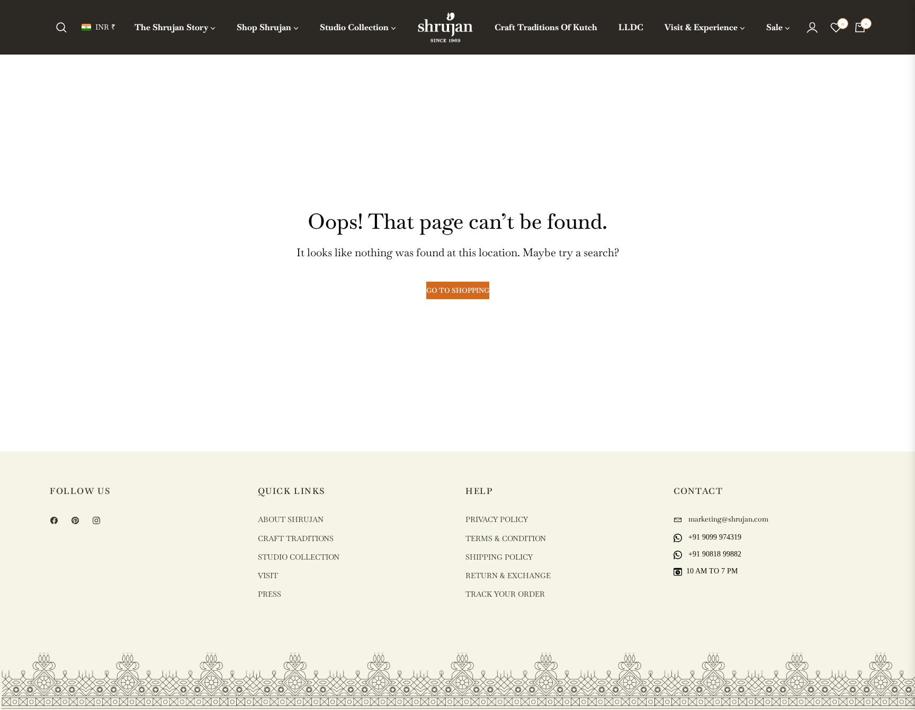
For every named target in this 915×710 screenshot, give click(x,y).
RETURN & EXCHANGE (508, 575)
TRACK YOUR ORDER (505, 594)
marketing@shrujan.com (727, 519)
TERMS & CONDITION (505, 538)
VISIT (268, 575)
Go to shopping (457, 290)
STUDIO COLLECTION (298, 557)
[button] (61, 27)
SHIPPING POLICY (499, 557)
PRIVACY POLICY (496, 519)
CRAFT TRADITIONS (296, 538)
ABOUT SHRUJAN (291, 519)
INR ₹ (105, 27)
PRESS (269, 594)
